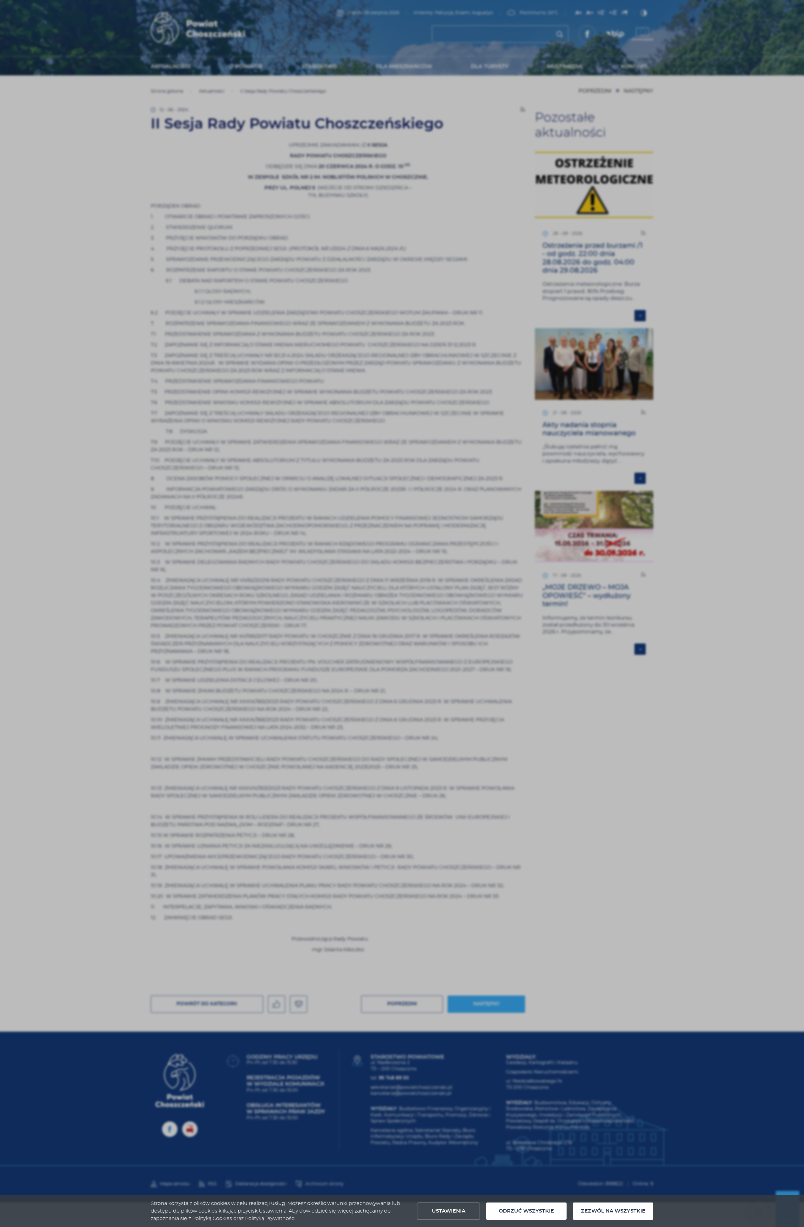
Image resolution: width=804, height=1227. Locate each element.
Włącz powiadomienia (402, 686)
